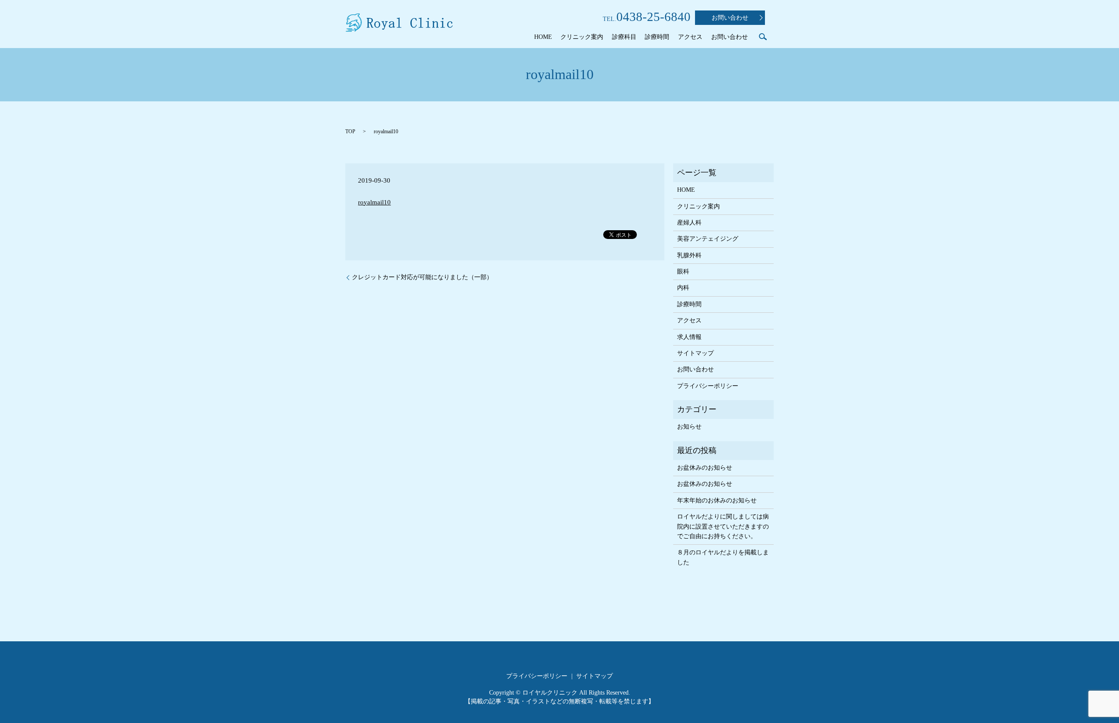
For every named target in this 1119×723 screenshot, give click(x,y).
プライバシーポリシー (707, 386)
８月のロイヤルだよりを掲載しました (723, 557)
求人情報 (689, 337)
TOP (350, 131)
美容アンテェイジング (707, 238)
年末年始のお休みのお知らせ (717, 500)
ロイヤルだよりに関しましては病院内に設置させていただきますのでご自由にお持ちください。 (723, 526)
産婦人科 (689, 222)
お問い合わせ (730, 17)
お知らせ (689, 426)
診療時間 (657, 37)
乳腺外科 (689, 255)
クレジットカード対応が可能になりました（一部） (422, 277)
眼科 (683, 271)
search (762, 36)
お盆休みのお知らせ (704, 467)
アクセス (690, 37)
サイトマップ (695, 353)
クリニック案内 (581, 37)
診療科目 (624, 37)
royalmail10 (374, 202)
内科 (683, 287)
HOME (543, 37)
